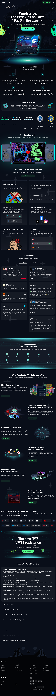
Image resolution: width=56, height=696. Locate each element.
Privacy (16, 679)
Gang (16, 684)
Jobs (2, 683)
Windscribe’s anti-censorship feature (11, 592)
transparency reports (48, 81)
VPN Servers (3, 672)
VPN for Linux (45, 665)
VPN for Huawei (46, 670)
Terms (2, 681)
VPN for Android (46, 664)
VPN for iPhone (33, 672)
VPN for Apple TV (46, 668)
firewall (39, 582)
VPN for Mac (32, 665)
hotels (9, 211)
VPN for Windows (33, 664)
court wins (43, 83)
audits (36, 83)
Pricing (2, 665)
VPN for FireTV (46, 667)
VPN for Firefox (33, 668)
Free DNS (3, 670)
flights (4, 211)
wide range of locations (20, 580)
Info (2, 684)
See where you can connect (20, 515)
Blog (16, 683)
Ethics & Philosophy (18, 670)
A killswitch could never (33, 498)
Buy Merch (17, 665)
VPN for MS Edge (33, 670)
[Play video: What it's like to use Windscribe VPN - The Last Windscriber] (28, 152)
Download (3, 664)
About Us (3, 679)
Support (3, 667)
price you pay (37, 94)
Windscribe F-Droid (33, 673)
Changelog (17, 664)
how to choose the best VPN (34, 572)
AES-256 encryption (20, 582)
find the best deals (16, 211)
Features (16, 667)
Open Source (3, 668)
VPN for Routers (46, 672)
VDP (15, 681)
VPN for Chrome (33, 667)
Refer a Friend (17, 668)
